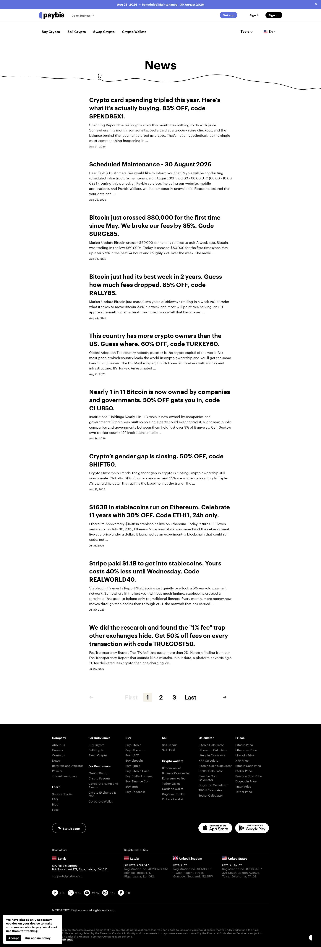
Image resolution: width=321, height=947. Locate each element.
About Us (58, 744)
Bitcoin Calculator (211, 744)
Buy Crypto (51, 32)
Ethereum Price (246, 749)
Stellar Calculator (211, 770)
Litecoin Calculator (212, 755)
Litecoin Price (244, 755)
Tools (245, 31)
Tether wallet (171, 783)
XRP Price (242, 760)
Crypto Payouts (100, 778)
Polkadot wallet (172, 798)
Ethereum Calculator (213, 749)
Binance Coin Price (248, 775)
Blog (55, 804)
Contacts (58, 755)
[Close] (316, 4)
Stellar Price (243, 770)
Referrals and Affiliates (67, 765)
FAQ (55, 798)
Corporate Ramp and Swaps (103, 785)
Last (190, 697)
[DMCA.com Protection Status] (160, 940)
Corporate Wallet (101, 801)
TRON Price (243, 786)
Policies (57, 770)
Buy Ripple (132, 765)
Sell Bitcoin (170, 744)
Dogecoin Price (246, 781)
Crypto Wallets (134, 32)
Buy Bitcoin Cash (137, 770)
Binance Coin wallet (176, 772)
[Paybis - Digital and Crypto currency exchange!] (51, 15)
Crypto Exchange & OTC (102, 794)
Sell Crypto (76, 32)
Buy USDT (132, 755)
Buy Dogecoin (135, 791)
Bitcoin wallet (171, 767)
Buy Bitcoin (133, 744)
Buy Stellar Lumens (139, 775)
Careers (57, 749)
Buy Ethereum (135, 749)
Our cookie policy (38, 938)
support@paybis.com (67, 875)
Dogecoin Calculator (213, 784)
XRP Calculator (209, 760)
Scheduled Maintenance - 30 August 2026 (173, 4)
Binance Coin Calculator (208, 777)
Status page (71, 828)
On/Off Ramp (98, 772)
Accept (13, 938)
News (56, 760)
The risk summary (64, 775)
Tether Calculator (211, 795)
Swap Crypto (104, 32)
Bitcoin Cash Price (248, 765)
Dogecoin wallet (173, 793)
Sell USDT (168, 749)
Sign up (273, 15)
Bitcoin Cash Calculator (215, 765)
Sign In (254, 15)
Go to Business (81, 15)
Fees (55, 809)
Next (227, 697)
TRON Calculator (210, 789)
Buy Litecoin (134, 760)
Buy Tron (131, 786)
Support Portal (62, 793)
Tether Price (243, 791)
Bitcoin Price (244, 744)
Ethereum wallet (173, 778)
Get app (228, 15)
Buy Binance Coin (137, 781)
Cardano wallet (172, 788)
